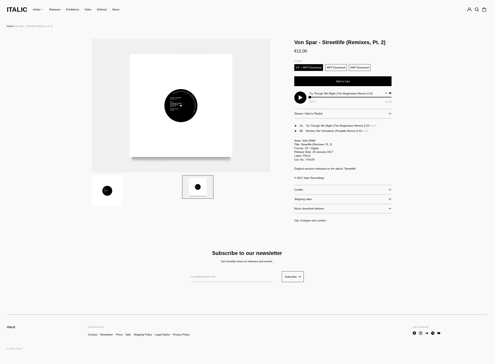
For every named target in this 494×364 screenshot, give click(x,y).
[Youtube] (439, 333)
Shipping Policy (143, 334)
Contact (92, 334)
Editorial (102, 9)
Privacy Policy (181, 334)
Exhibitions (72, 9)
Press (119, 334)
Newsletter (106, 334)
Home (10, 26)
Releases (55, 9)
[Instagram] (420, 333)
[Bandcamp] (414, 333)
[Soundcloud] (426, 333)
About (115, 9)
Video (88, 9)
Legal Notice (162, 334)
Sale (128, 334)
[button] (477, 10)
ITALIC (17, 9)
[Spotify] (433, 333)
